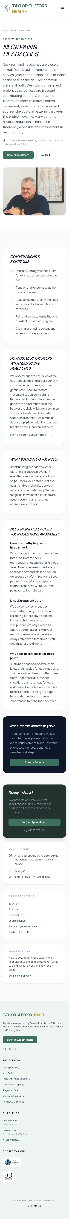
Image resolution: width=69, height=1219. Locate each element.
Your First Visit (9, 1073)
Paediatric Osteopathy (13, 1084)
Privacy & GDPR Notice (13, 1101)
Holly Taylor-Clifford (38, 140)
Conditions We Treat (19, 30)
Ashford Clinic (15, 1132)
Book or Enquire (34, 762)
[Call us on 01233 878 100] (9, 1049)
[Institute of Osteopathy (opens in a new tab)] (9, 1176)
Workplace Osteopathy (13, 1096)
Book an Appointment (34, 822)
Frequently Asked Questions (16, 1078)
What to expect (20, 976)
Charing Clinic (10, 1122)
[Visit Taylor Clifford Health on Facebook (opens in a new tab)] (15, 1049)
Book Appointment (18, 155)
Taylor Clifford (24, 1014)
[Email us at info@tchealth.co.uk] (4, 1049)
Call (47, 155)
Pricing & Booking (11, 1067)
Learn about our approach (29, 435)
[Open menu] (62, 8)
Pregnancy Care (10, 1090)
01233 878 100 (36, 830)
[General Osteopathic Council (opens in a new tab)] (12, 1162)
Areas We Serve (11, 1139)
